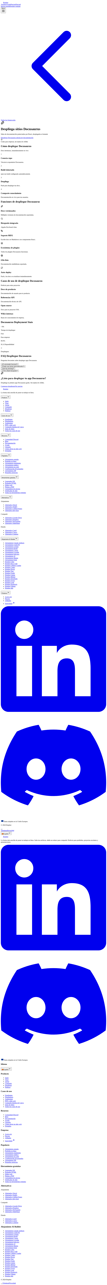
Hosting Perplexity (11, 584)
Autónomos (9, 423)
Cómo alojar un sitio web (13, 449)
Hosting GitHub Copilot (13, 565)
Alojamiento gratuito (12, 459)
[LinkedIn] (53, 711)
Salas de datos (9, 429)
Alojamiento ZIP (10, 471)
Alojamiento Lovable (12, 552)
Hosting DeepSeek (11, 579)
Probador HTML (10, 483)
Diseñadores (9, 421)
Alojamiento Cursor (11, 550)
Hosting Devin (10, 569)
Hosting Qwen (10, 581)
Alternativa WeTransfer (12, 521)
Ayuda (8, 4)
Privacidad (10, 830)
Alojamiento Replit (11, 548)
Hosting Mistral (10, 577)
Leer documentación (26, 138)
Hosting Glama (10, 575)
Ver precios (18, 386)
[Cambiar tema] (2, 1283)
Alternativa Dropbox (12, 519)
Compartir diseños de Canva (14, 427)
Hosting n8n (9, 588)
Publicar (7, 411)
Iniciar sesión (5, 6)
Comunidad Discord (11, 439)
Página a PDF (9, 487)
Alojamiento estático (11, 465)
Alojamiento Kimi (11, 560)
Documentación (10, 443)
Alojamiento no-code (12, 467)
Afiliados (8, 601)
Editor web (8, 485)
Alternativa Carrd (11, 530)
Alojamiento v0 (10, 556)
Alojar (7, 405)
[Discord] (53, 817)
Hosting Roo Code (11, 564)
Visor (7, 403)
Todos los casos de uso (12, 431)
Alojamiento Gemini (11, 547)
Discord (18, 4)
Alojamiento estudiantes (13, 463)
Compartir (8, 407)
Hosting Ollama (10, 586)
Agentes (3, 4)
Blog (6, 441)
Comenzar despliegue (8, 386)
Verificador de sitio (11, 491)
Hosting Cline (9, 562)
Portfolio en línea (10, 461)
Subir (7, 401)
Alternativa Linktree (11, 534)
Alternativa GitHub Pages (13, 509)
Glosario (8, 447)
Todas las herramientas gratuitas (15, 493)
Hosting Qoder (10, 573)
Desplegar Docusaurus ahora (10, 138)
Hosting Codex (10, 567)
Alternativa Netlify (11, 507)
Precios (13, 4)
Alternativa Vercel (11, 505)
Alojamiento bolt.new (12, 554)
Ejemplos (8, 451)
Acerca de (8, 597)
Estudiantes (9, 419)
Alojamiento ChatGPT (12, 545)
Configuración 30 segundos (14, 469)
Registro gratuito (15, 6)
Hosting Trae (9, 571)
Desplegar (8, 409)
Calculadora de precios (12, 489)
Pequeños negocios (11, 473)
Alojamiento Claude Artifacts (14, 543)
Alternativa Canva (11, 532)
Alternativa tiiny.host (12, 510)
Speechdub (8, 603)
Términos (4, 830)
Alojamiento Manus (11, 558)
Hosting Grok (9, 582)
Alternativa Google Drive (13, 518)
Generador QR (10, 481)
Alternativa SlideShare (12, 523)
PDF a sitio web (10, 425)
